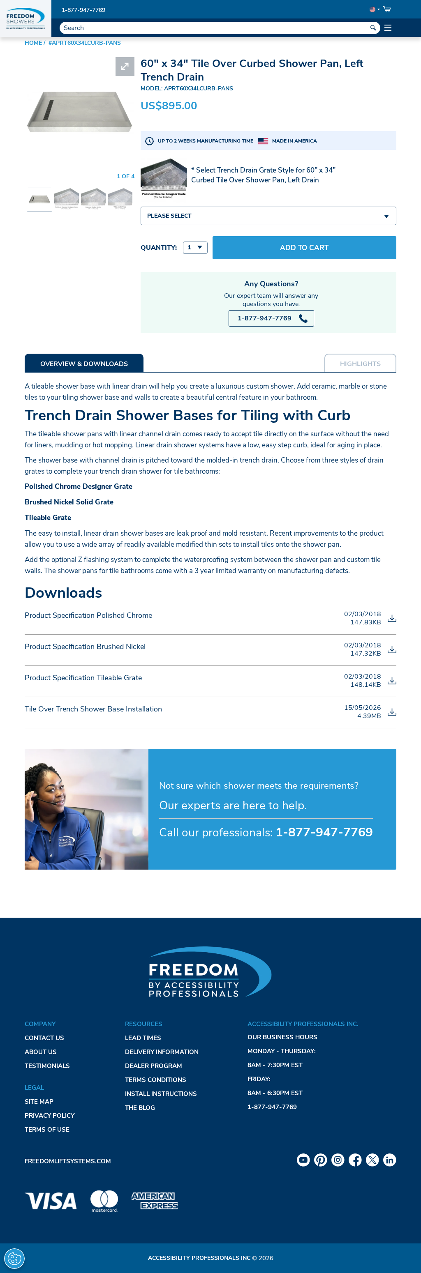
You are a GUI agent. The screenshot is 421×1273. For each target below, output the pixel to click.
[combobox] (268, 216)
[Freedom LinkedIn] (389, 1160)
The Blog (140, 1108)
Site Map (39, 1102)
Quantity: (159, 248)
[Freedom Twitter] (372, 1160)
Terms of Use (47, 1130)
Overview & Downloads (84, 363)
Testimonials (47, 1066)
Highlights (360, 363)
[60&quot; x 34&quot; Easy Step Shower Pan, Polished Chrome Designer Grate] (66, 192)
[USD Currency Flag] (374, 9)
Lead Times (143, 1038)
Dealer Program (153, 1066)
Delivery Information (162, 1052)
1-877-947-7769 (83, 10)
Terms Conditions (155, 1080)
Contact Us (44, 1038)
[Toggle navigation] (388, 28)
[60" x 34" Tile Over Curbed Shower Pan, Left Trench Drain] (39, 194)
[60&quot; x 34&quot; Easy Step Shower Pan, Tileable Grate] (120, 192)
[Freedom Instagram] (338, 1160)
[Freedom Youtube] (303, 1160)
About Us (41, 1052)
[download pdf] (392, 618)
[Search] (373, 28)
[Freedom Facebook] (355, 1160)
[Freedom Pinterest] (320, 1160)
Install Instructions (161, 1094)
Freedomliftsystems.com (68, 1161)
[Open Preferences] (14, 1258)
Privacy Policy (49, 1116)
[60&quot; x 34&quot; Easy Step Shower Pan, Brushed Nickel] (93, 192)
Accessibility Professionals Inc (199, 1258)
